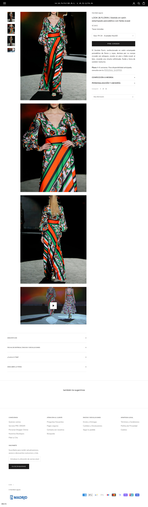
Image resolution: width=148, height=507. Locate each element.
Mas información (99, 97)
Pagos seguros (52, 426)
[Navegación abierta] (4, 3)
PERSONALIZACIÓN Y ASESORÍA (106, 83)
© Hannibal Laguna (14, 489)
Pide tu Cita (13, 437)
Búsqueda (51, 434)
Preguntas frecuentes (55, 422)
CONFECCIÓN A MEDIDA (102, 77)
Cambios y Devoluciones (92, 426)
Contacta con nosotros (55, 430)
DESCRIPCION (12, 338)
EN (5, 504)
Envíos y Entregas (90, 422)
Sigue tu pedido (89, 430)
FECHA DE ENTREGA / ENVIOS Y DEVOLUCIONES (23, 347)
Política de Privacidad (129, 426)
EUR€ (10, 484)
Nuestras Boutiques (16, 434)
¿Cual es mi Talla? (13, 357)
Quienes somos (15, 422)
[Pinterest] (106, 88)
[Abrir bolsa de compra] (144, 3)
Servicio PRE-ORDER (17, 426)
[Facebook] (100, 88)
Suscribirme (19, 466)
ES (3, 504)
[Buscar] (139, 3)
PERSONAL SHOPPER (113, 70)
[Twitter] (103, 88)
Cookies (124, 430)
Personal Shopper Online (18, 430)
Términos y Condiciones (130, 422)
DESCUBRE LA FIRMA (14, 367)
